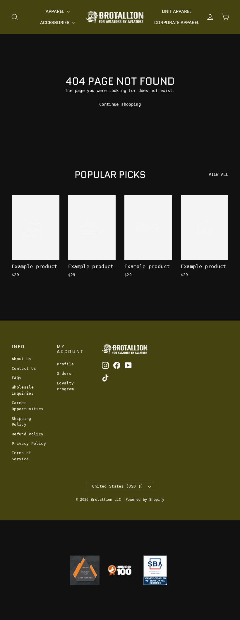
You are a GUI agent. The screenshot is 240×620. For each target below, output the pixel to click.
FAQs (16, 378)
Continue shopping (120, 104)
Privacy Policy (29, 443)
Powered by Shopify (145, 500)
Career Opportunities (28, 406)
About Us (21, 359)
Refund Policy (28, 434)
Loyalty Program (65, 386)
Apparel (55, 11)
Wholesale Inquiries (23, 390)
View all (218, 174)
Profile (65, 364)
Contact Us (24, 368)
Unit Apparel (176, 11)
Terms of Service (21, 456)
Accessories (55, 22)
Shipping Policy (21, 421)
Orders (64, 373)
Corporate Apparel (176, 22)
